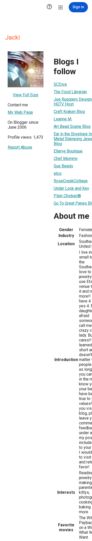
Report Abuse (20, 147)
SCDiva (60, 84)
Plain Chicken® (67, 195)
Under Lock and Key (71, 188)
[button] (49, 7)
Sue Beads (63, 166)
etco (58, 173)
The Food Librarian (70, 91)
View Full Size (25, 94)
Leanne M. (63, 119)
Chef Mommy (66, 158)
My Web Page (20, 112)
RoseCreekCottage (71, 180)
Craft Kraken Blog (69, 111)
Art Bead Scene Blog (72, 126)
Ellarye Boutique (68, 151)
